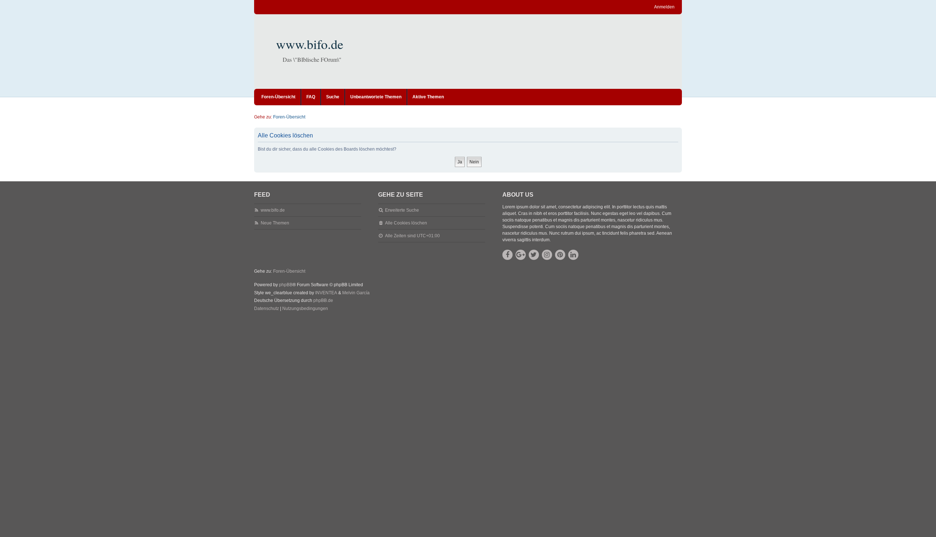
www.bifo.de (309, 44)
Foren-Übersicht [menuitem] (278, 96)
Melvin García (356, 292)
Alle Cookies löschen (406, 223)
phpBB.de (323, 300)
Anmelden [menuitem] (664, 7)
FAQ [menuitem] (310, 96)
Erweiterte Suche (402, 210)
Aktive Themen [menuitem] (428, 96)
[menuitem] (266, 309)
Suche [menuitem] (332, 96)
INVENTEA (326, 292)
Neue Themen (275, 223)
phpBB (285, 284)
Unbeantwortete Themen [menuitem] (375, 96)
